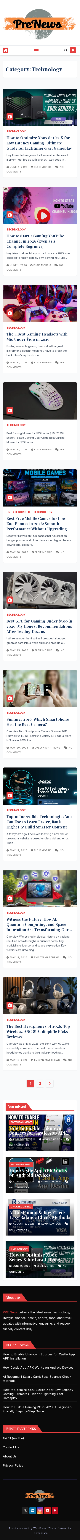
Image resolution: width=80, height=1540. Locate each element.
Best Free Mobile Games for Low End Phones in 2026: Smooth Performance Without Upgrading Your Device (37, 526)
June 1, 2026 (19, 265)
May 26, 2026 (19, 552)
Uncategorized (18, 512)
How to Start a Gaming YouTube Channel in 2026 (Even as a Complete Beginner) (35, 241)
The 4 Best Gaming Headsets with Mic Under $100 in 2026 (37, 336)
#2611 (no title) (13, 1438)
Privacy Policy (13, 1465)
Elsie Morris (43, 167)
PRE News (10, 1312)
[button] (65, 50)
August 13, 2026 (24, 1139)
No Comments (19, 1145)
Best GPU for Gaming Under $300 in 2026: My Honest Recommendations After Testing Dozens (39, 626)
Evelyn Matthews (48, 747)
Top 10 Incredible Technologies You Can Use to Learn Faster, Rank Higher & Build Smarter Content (39, 821)
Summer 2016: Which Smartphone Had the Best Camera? (38, 722)
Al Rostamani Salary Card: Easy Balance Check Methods (39, 1215)
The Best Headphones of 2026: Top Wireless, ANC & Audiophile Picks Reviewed (38, 1031)
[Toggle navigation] (36, 50)
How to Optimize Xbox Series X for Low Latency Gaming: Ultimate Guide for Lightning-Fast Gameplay (39, 143)
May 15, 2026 (19, 1060)
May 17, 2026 (19, 850)
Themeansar (39, 1532)
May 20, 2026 (19, 747)
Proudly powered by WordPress (28, 1528)
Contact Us (11, 1447)
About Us (10, 1456)
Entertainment (21, 1122)
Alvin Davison (52, 1139)
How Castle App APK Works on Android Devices (38, 1172)
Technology (16, 131)
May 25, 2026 (19, 650)
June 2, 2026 (19, 167)
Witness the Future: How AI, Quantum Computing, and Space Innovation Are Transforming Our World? (38, 927)
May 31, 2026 (19, 362)
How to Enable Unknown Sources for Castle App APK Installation (38, 1132)
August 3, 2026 (24, 1181)
